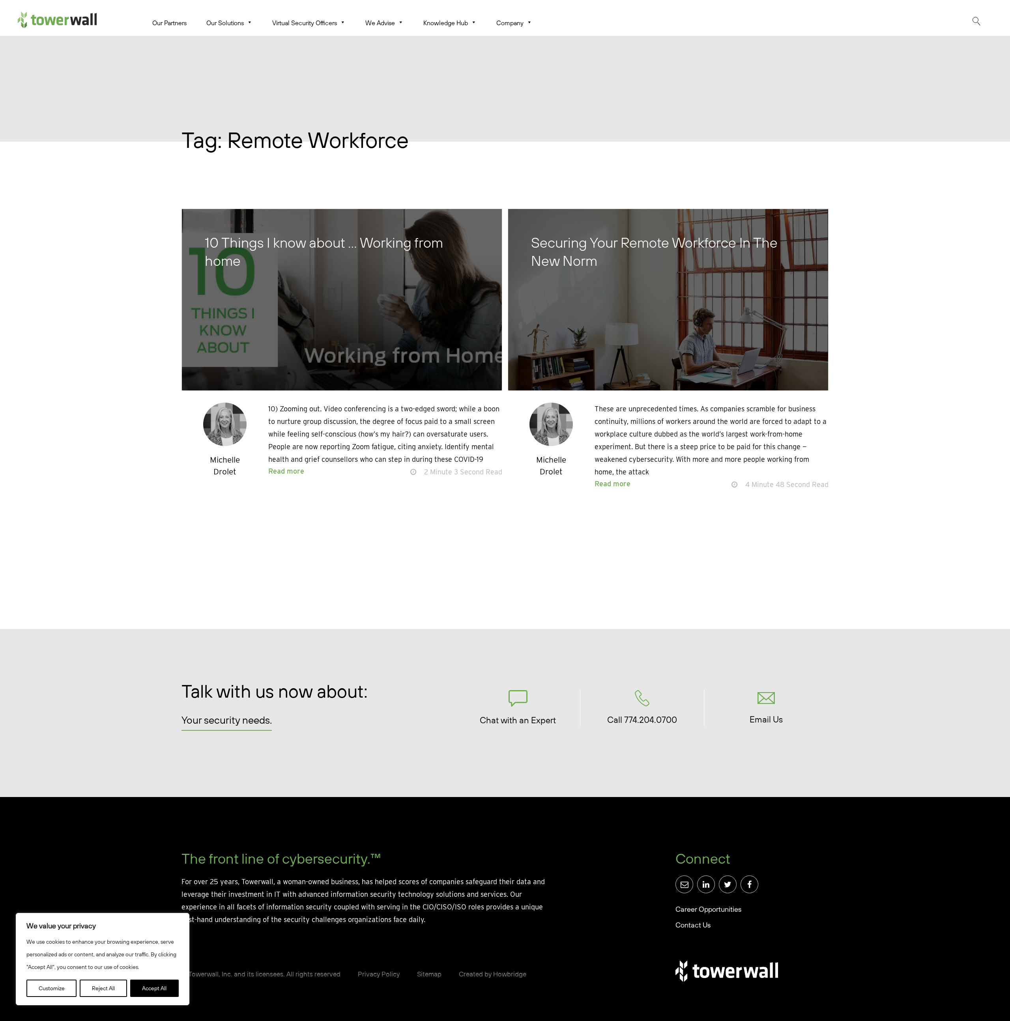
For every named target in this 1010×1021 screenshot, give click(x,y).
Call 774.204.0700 (642, 719)
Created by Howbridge (492, 974)
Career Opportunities (708, 909)
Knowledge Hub (445, 23)
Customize (52, 988)
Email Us (766, 719)
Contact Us (693, 925)
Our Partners (169, 23)
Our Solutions (225, 23)
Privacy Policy (379, 974)
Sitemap (429, 974)
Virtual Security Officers (304, 23)
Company (510, 23)
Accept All (154, 988)
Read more (286, 471)
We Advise (380, 23)
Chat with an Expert (518, 720)
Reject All (103, 988)
